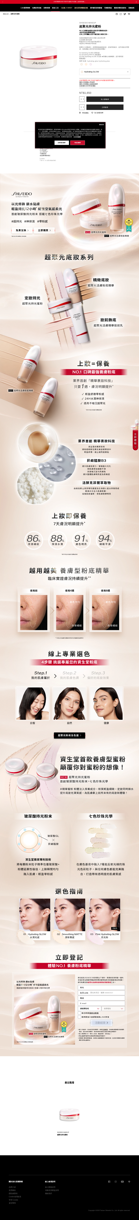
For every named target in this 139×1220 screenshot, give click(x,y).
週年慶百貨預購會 (96, 8)
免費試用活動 (36, 8)
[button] (136, 1)
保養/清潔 (47, 8)
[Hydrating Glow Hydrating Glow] (81, 64)
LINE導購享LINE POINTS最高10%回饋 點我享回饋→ (97, 80)
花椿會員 (131, 8)
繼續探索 (101, 124)
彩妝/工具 (55, 8)
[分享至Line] (129, 14)
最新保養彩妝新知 (120, 8)
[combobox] (82, 99)
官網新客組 (108, 8)
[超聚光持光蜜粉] (69, 1109)
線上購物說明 (50, 1187)
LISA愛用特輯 (25, 8)
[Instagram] (121, 14)
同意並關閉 (77, 142)
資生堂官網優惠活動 (81, 8)
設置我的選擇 (61, 142)
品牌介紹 (12, 1187)
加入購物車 (105, 99)
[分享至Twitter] (124, 14)
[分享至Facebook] (117, 14)
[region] (70, 135)
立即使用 (90, 1)
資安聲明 (12, 1203)
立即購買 (105, 107)
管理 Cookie (13, 1200)
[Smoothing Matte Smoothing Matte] (86, 64)
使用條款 (12, 1190)
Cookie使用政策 (15, 1197)
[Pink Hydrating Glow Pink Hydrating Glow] (90, 64)
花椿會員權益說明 (52, 1190)
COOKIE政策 (77, 136)
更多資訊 (82, 58)
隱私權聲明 (13, 1193)
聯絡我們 (48, 1193)
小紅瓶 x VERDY (66, 8)
